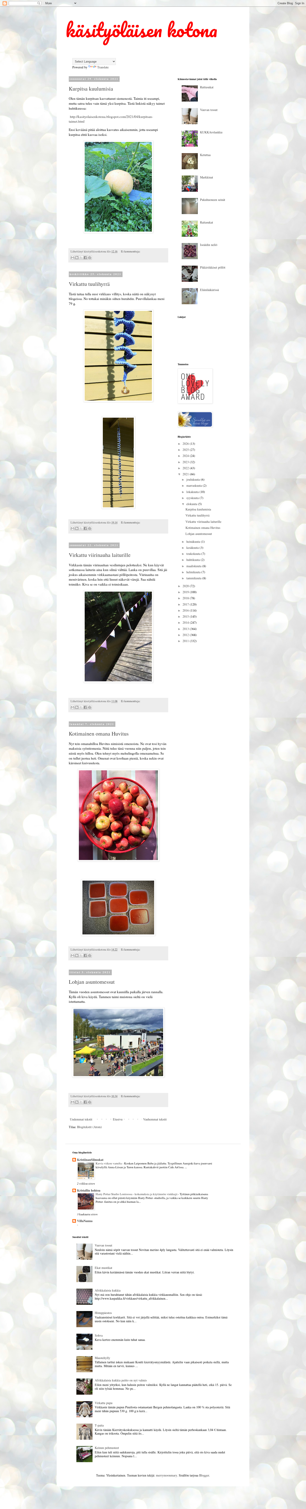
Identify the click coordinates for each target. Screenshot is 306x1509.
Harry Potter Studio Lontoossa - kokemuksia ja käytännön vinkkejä (137, 1194)
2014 (186, 622)
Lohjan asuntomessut (92, 981)
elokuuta (192, 504)
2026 (186, 443)
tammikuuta (194, 578)
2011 (186, 641)
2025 (186, 449)
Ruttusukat (206, 87)
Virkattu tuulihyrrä (89, 283)
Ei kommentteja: (130, 251)
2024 (186, 456)
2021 (186, 474)
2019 (186, 592)
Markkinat (206, 177)
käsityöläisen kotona (141, 29)
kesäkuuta (193, 547)
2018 (186, 598)
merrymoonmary (166, 1475)
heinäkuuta (193, 541)
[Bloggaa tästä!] (77, 257)
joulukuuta (193, 479)
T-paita (99, 1425)
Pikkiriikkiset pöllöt (212, 267)
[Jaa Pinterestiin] (89, 257)
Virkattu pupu (103, 1403)
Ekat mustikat (103, 1268)
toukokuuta (193, 553)
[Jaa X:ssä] (81, 257)
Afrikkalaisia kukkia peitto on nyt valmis (121, 1380)
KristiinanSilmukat (90, 1159)
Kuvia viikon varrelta (109, 1163)
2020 (186, 586)
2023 (186, 462)
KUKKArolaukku (211, 132)
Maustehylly (102, 1358)
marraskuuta (194, 485)
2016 (186, 610)
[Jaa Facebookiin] (85, 257)
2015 (186, 616)
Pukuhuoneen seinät (212, 200)
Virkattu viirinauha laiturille (100, 554)
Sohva (99, 1335)
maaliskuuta (194, 566)
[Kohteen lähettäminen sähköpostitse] (72, 257)
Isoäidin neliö (208, 245)
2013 (186, 629)
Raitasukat (206, 222)
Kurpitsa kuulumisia (91, 88)
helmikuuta (193, 572)
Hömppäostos (103, 1313)
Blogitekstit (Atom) (89, 1127)
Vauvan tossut (209, 110)
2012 (186, 635)
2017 (186, 604)
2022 (186, 468)
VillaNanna (85, 1220)
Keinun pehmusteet (107, 1448)
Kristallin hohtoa (88, 1190)
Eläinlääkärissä (209, 290)
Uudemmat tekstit (81, 1119)
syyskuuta (193, 498)
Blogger (204, 1475)
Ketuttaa (205, 155)
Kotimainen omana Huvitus (99, 733)
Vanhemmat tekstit (155, 1119)
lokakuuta (193, 492)
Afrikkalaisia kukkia (108, 1290)
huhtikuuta (193, 560)
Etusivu (118, 1119)
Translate (103, 67)
